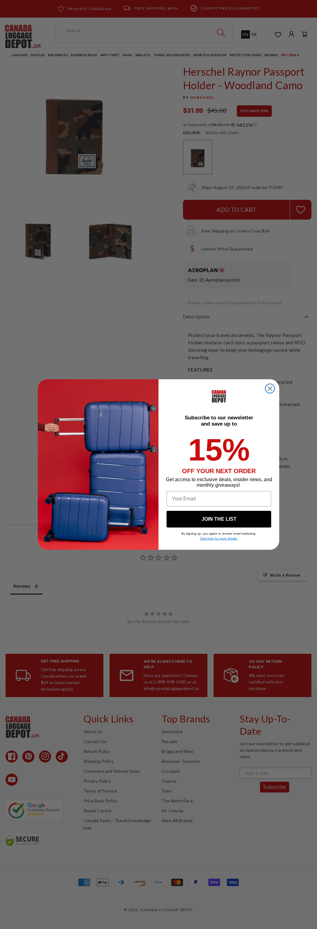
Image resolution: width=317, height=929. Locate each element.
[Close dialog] (270, 388)
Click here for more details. (219, 538)
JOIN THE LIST (219, 519)
